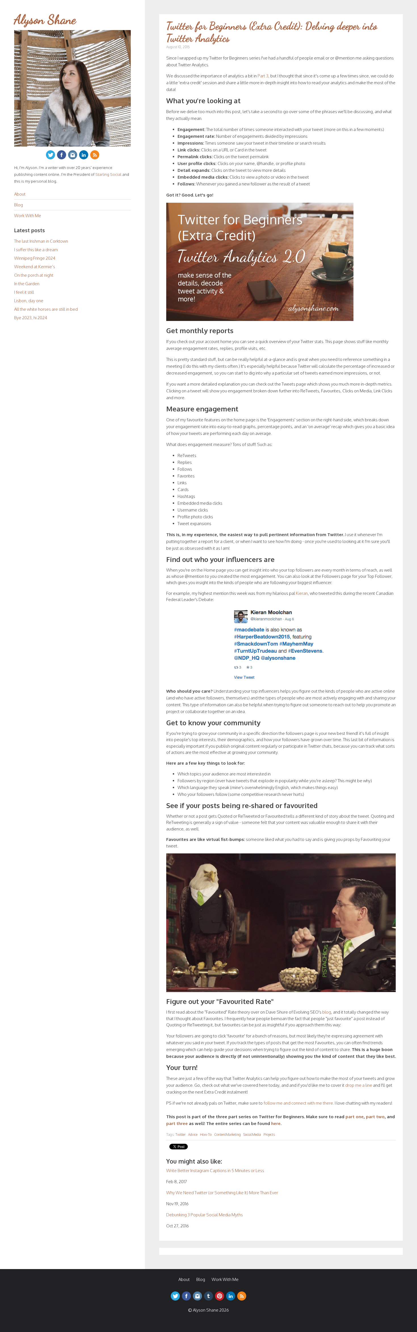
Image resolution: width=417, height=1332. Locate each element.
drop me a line (358, 1085)
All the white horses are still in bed (46, 309)
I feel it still (24, 292)
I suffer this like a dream (36, 249)
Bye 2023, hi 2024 (30, 317)
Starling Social (108, 174)
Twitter (180, 1134)
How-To (206, 1134)
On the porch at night (33, 275)
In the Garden (26, 283)
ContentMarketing (227, 1134)
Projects (269, 1134)
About (20, 194)
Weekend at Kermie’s (34, 266)
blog (326, 1012)
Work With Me (27, 215)
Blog (18, 205)
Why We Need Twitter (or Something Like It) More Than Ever (222, 1192)
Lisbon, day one (28, 300)
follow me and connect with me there (298, 1103)
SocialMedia (252, 1134)
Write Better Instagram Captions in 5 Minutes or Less (215, 1170)
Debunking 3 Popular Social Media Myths (204, 1214)
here (276, 1123)
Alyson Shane (45, 19)
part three (177, 1123)
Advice (192, 1134)
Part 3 (263, 76)
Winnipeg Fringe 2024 (34, 258)
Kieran (302, 593)
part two (375, 1116)
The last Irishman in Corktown (41, 241)
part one (355, 1116)
